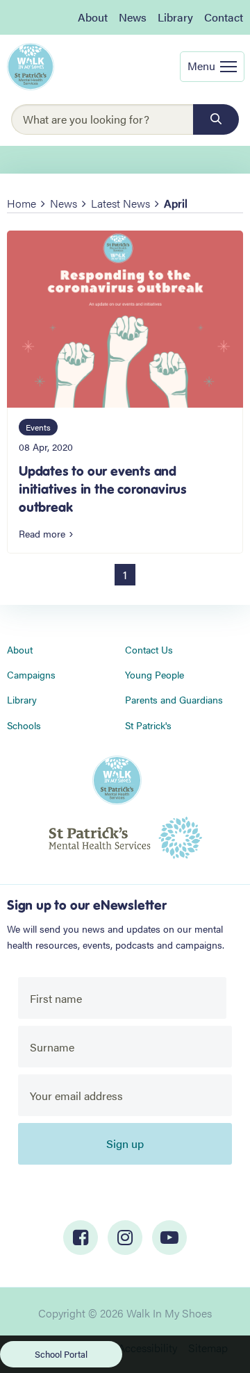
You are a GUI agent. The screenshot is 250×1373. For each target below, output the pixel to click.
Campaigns (31, 674)
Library (175, 17)
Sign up (125, 1143)
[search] (216, 119)
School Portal (61, 1353)
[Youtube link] (169, 1237)
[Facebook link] (80, 1237)
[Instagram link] (125, 1237)
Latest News (120, 203)
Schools (24, 725)
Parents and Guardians (174, 699)
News (133, 17)
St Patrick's (148, 725)
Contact (223, 17)
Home (21, 203)
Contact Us (149, 649)
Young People (154, 674)
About (93, 17)
